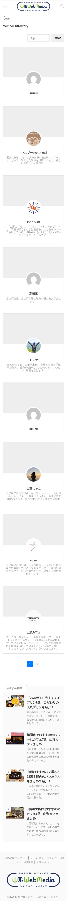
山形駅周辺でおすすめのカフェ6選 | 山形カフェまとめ (43, 813)
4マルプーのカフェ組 (33, 152)
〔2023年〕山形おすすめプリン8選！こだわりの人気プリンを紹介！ (44, 702)
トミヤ (33, 360)
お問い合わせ (42, 862)
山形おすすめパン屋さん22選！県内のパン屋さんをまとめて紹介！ (43, 776)
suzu (33, 560)
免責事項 (28, 862)
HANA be (33, 222)
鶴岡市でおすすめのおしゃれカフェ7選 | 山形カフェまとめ (43, 739)
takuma (34, 429)
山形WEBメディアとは (16, 857)
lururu (33, 93)
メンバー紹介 (36, 857)
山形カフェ (33, 632)
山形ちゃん (33, 488)
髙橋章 (33, 293)
